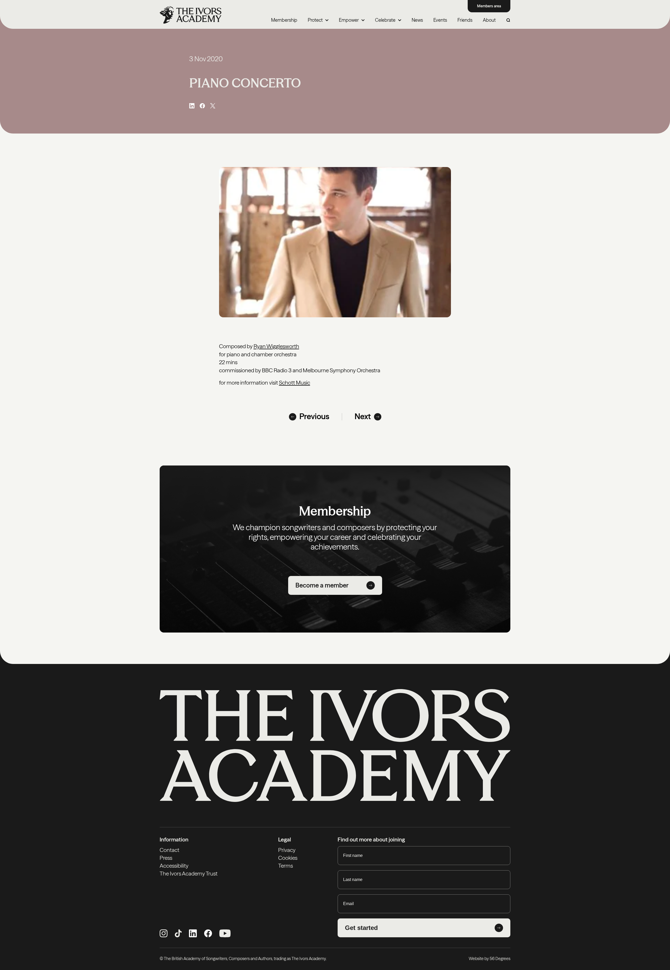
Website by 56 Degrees (489, 958)
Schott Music (294, 382)
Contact (169, 850)
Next (363, 416)
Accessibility (174, 865)
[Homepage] (190, 15)
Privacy (286, 850)
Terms (285, 865)
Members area (489, 6)
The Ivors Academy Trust (188, 873)
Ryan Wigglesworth (276, 346)
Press (166, 858)
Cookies (287, 858)
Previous (314, 416)
